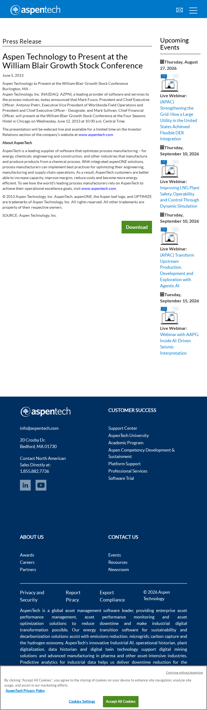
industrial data (81, 662)
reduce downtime (100, 623)
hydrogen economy (45, 642)
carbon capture (165, 636)
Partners (28, 569)
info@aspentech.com (39, 428)
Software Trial (121, 478)
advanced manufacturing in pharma (81, 655)
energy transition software (110, 629)
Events (114, 554)
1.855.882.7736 (34, 471)
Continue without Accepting (184, 672)
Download (137, 227)
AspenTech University (128, 435)
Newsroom (118, 569)
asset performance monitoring (119, 616)
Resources (117, 562)
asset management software (92, 610)
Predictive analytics (38, 662)
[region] (103, 688)
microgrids (139, 636)
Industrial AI (122, 642)
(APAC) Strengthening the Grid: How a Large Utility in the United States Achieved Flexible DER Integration (178, 120)
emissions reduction (109, 636)
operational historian (155, 642)
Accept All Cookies (120, 701)
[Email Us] (179, 9)
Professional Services (127, 470)
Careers (27, 562)
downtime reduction (151, 662)
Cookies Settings (82, 701)
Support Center (122, 428)
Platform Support (124, 463)
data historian (63, 649)
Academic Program (125, 442)
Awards (27, 554)
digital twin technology (114, 649)
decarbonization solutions (44, 636)
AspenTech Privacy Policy (25, 691)
